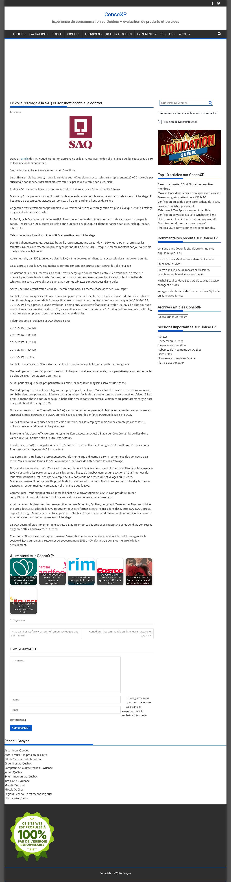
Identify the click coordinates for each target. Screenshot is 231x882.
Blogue (57, 34)
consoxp (16, 111)
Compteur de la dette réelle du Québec (29, 768)
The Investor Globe (16, 798)
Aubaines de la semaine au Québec (179, 349)
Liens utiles (165, 354)
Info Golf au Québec (17, 781)
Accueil (18, 34)
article (25, 158)
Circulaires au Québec (18, 763)
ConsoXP (115, 14)
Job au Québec (14, 772)
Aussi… (183, 34)
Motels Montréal (15, 785)
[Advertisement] (115, 67)
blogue (16, 620)
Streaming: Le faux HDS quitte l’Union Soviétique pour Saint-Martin (45, 633)
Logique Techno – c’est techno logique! (28, 794)
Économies (92, 34)
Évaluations (37, 34)
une (23, 620)
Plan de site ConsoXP (171, 362)
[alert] (189, 122)
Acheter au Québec (118, 34)
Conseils (73, 34)
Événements (145, 34)
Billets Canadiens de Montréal (23, 759)
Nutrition (166, 34)
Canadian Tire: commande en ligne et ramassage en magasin (120, 633)
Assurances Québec (17, 750)
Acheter (162, 336)
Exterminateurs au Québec (21, 776)
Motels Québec (14, 789)
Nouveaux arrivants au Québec (177, 358)
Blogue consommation (172, 345)
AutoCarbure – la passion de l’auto (26, 755)
